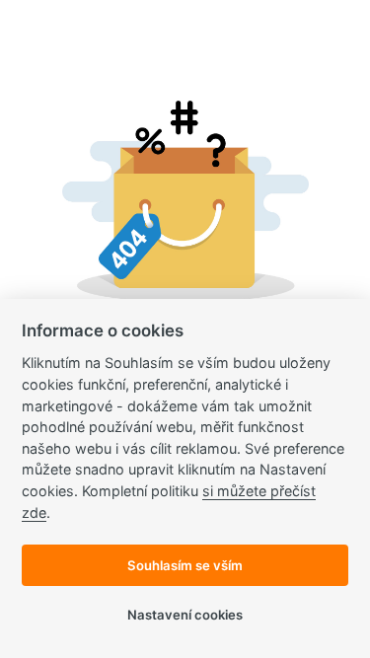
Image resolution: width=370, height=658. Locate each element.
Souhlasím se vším (185, 565)
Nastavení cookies (185, 614)
